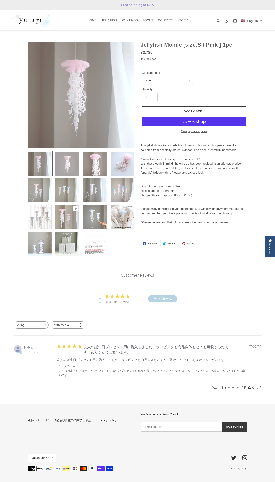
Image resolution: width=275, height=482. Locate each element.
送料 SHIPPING (38, 420)
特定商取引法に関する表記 (73, 420)
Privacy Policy (106, 420)
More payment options (194, 131)
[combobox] (31, 325)
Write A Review (162, 299)
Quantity (147, 89)
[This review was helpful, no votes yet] (249, 387)
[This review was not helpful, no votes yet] (257, 387)
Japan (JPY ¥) (41, 457)
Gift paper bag (151, 72)
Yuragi (243, 468)
